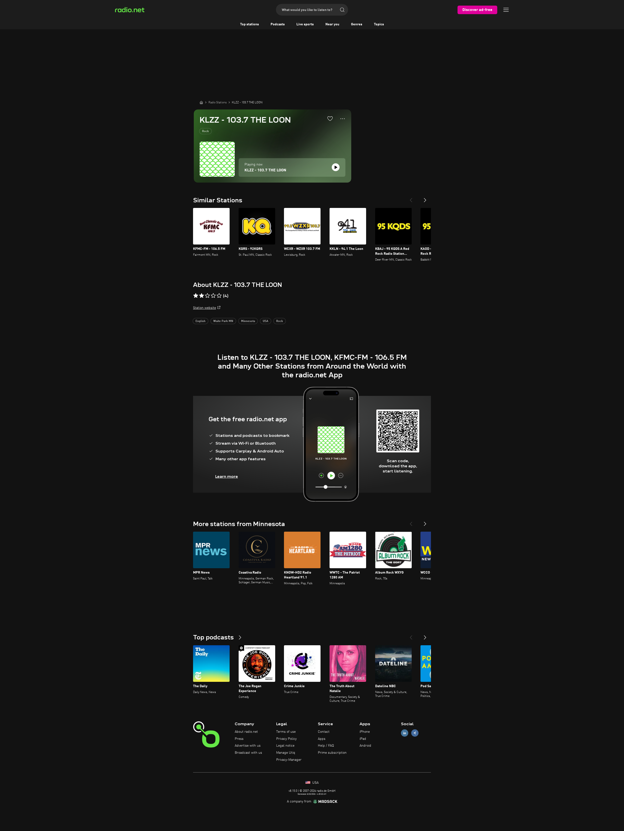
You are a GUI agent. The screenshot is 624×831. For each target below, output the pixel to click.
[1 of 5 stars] (196, 296)
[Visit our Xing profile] (415, 732)
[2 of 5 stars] (202, 296)
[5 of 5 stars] (219, 296)
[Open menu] (506, 10)
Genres (356, 24)
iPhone (365, 731)
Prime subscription (332, 752)
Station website (204, 308)
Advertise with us (248, 745)
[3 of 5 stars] (207, 296)
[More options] (342, 119)
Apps (321, 739)
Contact (324, 731)
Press (239, 739)
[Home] (201, 102)
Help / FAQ (326, 745)
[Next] (425, 198)
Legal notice (285, 745)
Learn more (226, 476)
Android (365, 745)
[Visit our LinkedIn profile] (405, 732)
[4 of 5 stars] (213, 296)
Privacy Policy (286, 739)
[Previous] (411, 198)
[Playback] (336, 167)
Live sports (305, 24)
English (200, 321)
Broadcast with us (248, 752)
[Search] (342, 10)
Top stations (249, 24)
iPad (363, 739)
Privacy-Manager (289, 760)
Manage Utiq (285, 752)
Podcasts (278, 24)
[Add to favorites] (330, 118)
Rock (205, 131)
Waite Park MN (223, 321)
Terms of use (286, 731)
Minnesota (248, 321)
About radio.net (246, 731)
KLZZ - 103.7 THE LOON (265, 170)
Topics (379, 24)
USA (265, 321)
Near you (332, 24)
